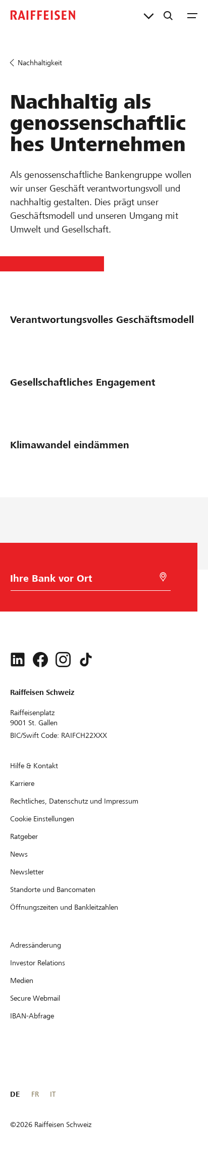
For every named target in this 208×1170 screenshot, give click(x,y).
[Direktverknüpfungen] (148, 15)
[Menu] (192, 15)
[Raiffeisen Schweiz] (43, 15)
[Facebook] (40, 659)
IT (53, 1094)
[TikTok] (85, 659)
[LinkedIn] (17, 659)
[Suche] (168, 15)
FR (35, 1094)
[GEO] (163, 577)
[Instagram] (63, 659)
